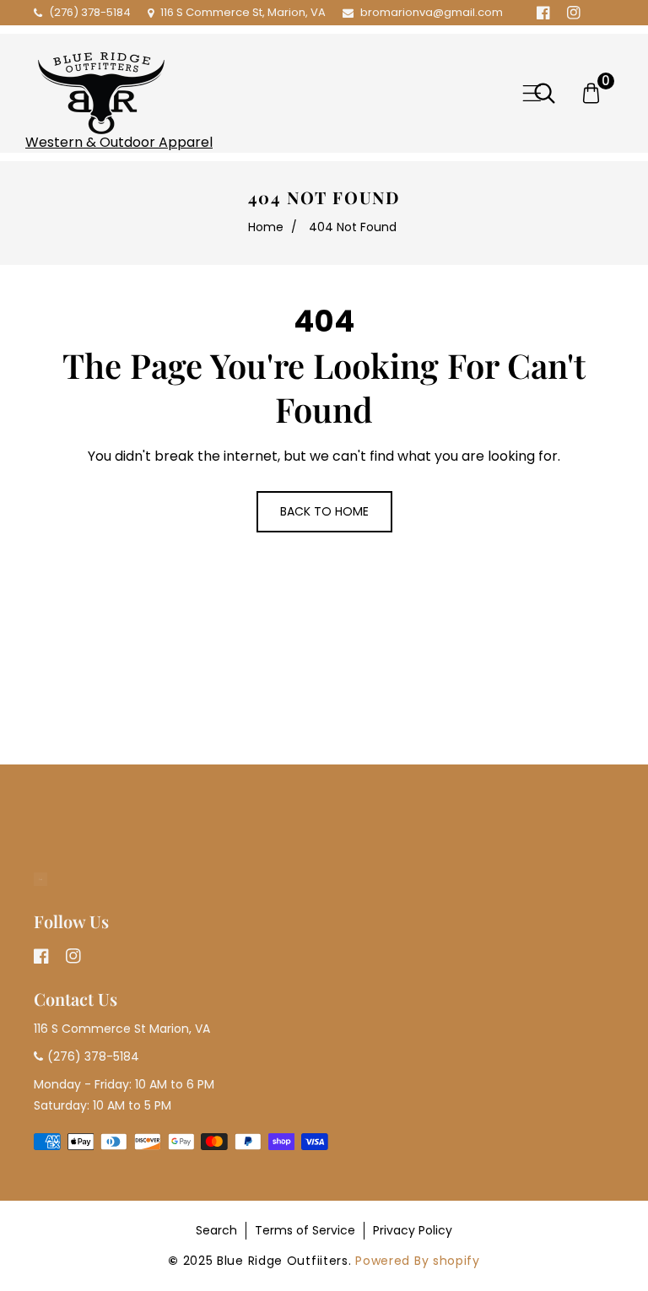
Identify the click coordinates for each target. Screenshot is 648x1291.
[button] (532, 93)
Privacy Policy (412, 1230)
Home (266, 227)
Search (216, 1230)
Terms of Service (305, 1230)
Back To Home (324, 511)
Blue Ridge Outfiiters (282, 1260)
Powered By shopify (417, 1260)
